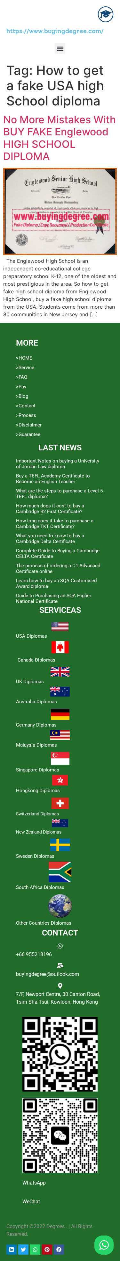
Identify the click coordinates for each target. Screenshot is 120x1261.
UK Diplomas (30, 681)
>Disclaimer (29, 425)
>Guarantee (28, 434)
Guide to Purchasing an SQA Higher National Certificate (53, 598)
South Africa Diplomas (40, 887)
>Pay (21, 387)
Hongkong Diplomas (38, 790)
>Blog (22, 396)
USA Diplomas (31, 636)
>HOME (24, 358)
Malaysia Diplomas (36, 745)
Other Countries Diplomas (43, 923)
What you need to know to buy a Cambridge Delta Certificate (50, 538)
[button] (60, 48)
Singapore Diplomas (37, 770)
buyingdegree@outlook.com (47, 974)
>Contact (26, 406)
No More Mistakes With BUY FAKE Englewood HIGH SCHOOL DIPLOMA (59, 137)
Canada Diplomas (36, 660)
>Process (26, 415)
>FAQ (21, 377)
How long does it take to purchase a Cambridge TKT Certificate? (54, 523)
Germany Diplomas (36, 725)
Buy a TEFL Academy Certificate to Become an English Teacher (53, 478)
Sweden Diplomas (35, 856)
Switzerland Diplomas (37, 813)
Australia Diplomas (36, 702)
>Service (25, 367)
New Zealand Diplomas (38, 832)
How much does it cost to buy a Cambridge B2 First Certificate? (50, 508)
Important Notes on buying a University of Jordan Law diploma (57, 463)
